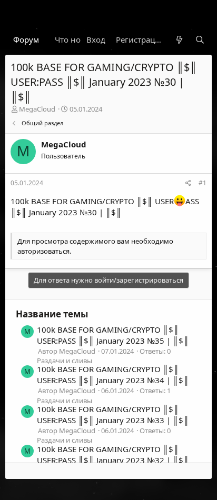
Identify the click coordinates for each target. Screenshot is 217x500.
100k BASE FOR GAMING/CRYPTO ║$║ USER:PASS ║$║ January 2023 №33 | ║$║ (113, 414)
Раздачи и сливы (64, 360)
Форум (26, 39)
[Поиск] (200, 39)
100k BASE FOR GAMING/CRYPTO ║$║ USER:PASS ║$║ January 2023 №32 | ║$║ (113, 454)
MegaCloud (37, 109)
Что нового (76, 39)
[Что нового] (179, 39)
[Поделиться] (188, 183)
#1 (202, 182)
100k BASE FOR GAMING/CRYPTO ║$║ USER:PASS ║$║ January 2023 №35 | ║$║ (113, 335)
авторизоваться (43, 251)
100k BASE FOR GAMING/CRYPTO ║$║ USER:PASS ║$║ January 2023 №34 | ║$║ (113, 374)
